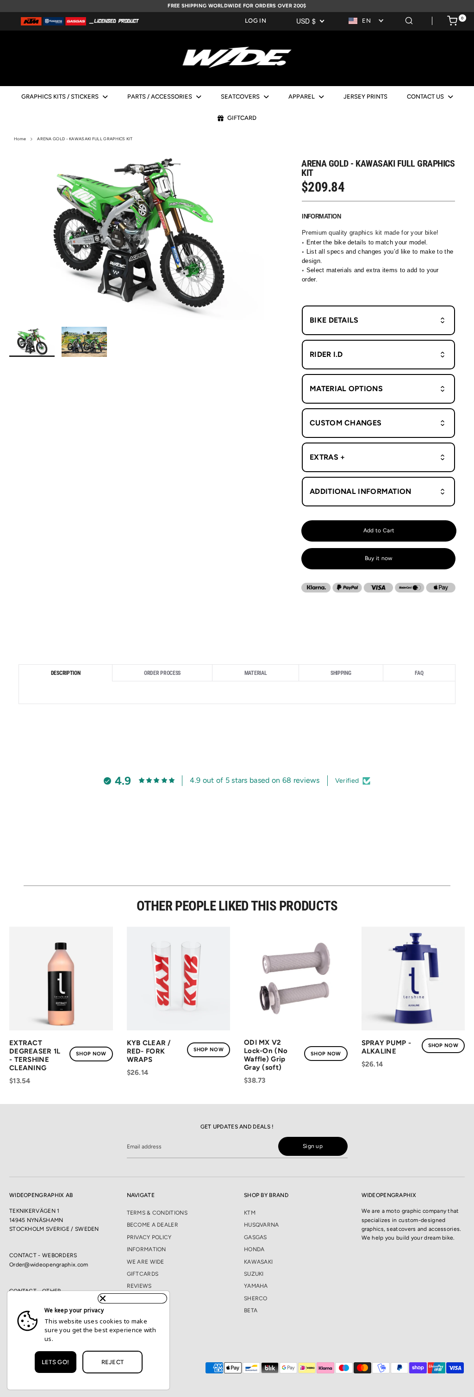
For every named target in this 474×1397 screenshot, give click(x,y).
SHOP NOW (91, 1054)
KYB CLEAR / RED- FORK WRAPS (149, 1051)
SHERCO (256, 1298)
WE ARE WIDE (145, 1262)
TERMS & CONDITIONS (157, 1213)
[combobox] (366, 21)
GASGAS (255, 1237)
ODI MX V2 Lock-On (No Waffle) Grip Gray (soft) (265, 1055)
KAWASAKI (258, 1262)
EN (366, 20)
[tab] (65, 672)
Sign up (313, 1146)
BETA (250, 1310)
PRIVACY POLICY (149, 1237)
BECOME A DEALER (153, 1225)
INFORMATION (146, 1249)
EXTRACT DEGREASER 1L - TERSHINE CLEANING (35, 1055)
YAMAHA (256, 1286)
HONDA (254, 1249)
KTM (250, 1213)
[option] (137, 238)
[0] (452, 22)
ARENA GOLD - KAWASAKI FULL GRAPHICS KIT (84, 138)
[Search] (409, 19)
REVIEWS (139, 1286)
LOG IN (255, 20)
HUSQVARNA (261, 1225)
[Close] (132, 1298)
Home (20, 138)
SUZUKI (254, 1274)
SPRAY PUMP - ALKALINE (387, 1047)
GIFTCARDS (143, 1274)
